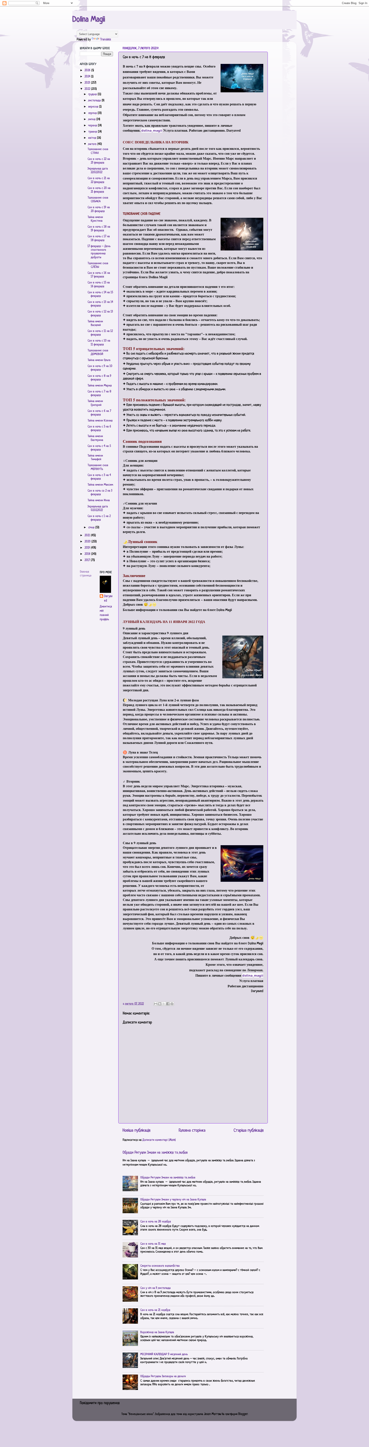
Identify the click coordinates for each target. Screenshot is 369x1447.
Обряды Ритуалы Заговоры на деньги (163, 1376)
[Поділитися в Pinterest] (172, 1004)
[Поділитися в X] (164, 1004)
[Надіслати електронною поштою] (156, 1004)
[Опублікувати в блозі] (160, 1004)
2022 (88, 89)
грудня (93, 94)
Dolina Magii (88, 20)
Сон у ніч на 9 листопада (155, 1288)
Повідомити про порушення (100, 1403)
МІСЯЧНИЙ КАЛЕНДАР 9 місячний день (164, 1354)
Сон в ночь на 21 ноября (155, 1310)
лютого (92, 144)
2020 (88, 541)
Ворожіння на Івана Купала (157, 1332)
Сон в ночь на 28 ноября (155, 1221)
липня (92, 119)
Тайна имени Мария (100, 385)
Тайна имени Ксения (100, 420)
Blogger (243, 1414)
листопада (95, 100)
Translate (105, 39)
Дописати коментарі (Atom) (159, 1140)
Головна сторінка (192, 1130)
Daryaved (108, 598)
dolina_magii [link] (151, 130)
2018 (88, 554)
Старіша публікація (249, 1130)
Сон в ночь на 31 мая (153, 1243)
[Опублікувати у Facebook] (168, 1004)
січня (91, 527)
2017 (88, 560)
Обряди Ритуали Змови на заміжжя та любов (155, 1153)
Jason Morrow (212, 1414)
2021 (88, 535)
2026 (88, 70)
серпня (93, 113)
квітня (92, 138)
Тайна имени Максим (100, 484)
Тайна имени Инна (99, 500)
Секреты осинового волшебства (160, 1265)
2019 (88, 547)
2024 (88, 76)
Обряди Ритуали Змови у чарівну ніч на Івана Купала (173, 1199)
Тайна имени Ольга (99, 360)
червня (93, 125)
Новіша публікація (136, 1130)
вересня (93, 106)
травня (93, 131)
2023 (88, 82)
